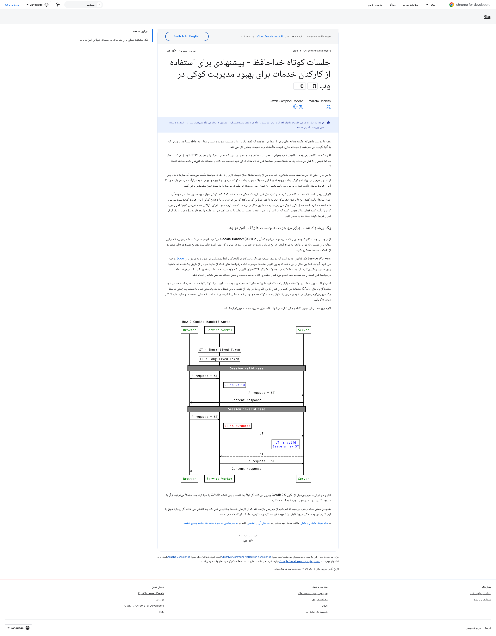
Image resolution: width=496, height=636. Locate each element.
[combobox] (83, 4)
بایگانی (324, 605)
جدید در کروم (375, 4)
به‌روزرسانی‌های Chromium (313, 593)
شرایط (488, 627)
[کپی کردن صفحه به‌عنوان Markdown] (302, 86)
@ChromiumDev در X (151, 593)
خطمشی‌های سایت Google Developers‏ (299, 561)
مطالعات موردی (410, 4)
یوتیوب (160, 599)
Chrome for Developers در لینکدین (144, 605)
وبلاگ (392, 4)
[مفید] (174, 51)
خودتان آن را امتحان (258, 523)
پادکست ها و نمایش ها (317, 612)
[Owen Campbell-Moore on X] (301, 107)
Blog (487, 16)
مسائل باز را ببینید (482, 599)
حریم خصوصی (473, 627)
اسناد (433, 4)
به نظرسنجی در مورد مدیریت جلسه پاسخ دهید (211, 523)
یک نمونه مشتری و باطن (314, 523)
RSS (161, 612)
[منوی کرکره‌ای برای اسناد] (426, 4)
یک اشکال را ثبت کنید (480, 593)
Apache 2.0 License (178, 556)
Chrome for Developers (317, 50)
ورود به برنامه (12, 4)
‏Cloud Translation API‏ (270, 36)
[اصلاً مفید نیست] (168, 51)
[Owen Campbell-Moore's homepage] (295, 107)
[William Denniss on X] (328, 107)
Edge (180, 258)
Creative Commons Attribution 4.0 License (246, 556)
